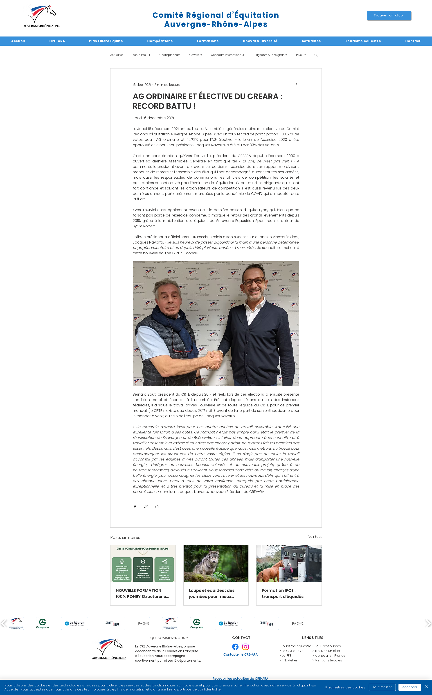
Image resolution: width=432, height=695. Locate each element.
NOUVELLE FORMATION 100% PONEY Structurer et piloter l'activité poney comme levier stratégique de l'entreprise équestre (142, 593)
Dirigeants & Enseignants (270, 55)
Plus (299, 55)
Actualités (117, 55)
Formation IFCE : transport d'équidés (283, 593)
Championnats (170, 55)
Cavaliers (195, 55)
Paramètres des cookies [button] (345, 687)
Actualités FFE (142, 55)
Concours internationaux (228, 55)
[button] (316, 55)
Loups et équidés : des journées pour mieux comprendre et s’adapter (215, 593)
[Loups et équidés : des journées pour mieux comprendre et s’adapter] (216, 563)
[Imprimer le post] (157, 506)
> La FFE (285, 655)
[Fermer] (426, 687)
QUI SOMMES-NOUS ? (169, 637)
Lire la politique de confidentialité (194, 689)
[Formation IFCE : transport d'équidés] (289, 563)
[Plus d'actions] (296, 84)
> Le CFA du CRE (291, 651)
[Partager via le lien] (146, 506)
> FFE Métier (288, 660)
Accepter (409, 687)
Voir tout (315, 536)
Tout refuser (382, 687)
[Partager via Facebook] (135, 506)
